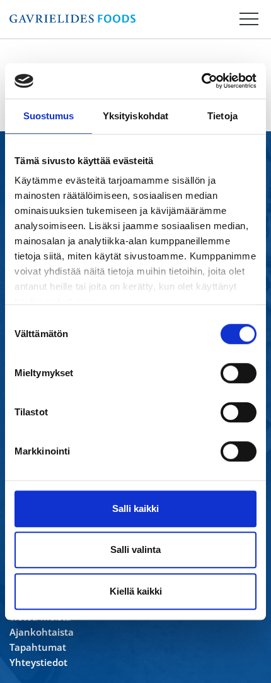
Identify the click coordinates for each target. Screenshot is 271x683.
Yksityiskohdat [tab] (135, 115)
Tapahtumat (37, 647)
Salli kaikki (135, 508)
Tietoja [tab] (222, 115)
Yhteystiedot (38, 662)
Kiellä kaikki (136, 591)
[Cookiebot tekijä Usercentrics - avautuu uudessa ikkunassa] (201, 81)
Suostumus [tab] (48, 115)
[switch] (239, 373)
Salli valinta (135, 549)
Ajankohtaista (41, 632)
